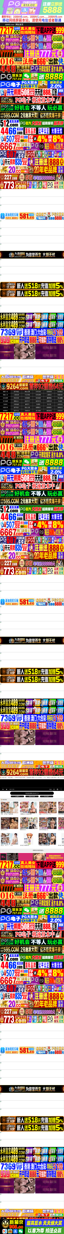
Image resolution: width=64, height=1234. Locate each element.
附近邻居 (16, 398)
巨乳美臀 (38, 394)
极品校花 (49, 410)
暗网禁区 (49, 407)
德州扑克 (38, 401)
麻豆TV (27, 404)
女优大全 (60, 404)
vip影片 (17, 796)
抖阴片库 (5, 407)
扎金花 (60, 401)
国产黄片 (16, 407)
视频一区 (5, 391)
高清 (50, 789)
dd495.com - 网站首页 (14, 24)
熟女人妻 (27, 407)
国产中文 (16, 410)
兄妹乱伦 (27, 410)
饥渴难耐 (27, 398)
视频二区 (5, 394)
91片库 (49, 404)
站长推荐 (5, 398)
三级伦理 (16, 394)
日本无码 (38, 391)
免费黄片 (38, 407)
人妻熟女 (49, 394)
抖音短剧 (16, 404)
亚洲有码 (49, 391)
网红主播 (27, 391)
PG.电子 (46, 796)
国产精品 (16, 391)
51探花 (38, 404)
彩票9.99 (49, 401)
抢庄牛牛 (27, 401)
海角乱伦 (60, 407)
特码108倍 (32, 796)
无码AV (5, 404)
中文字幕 (27, 394)
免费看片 (5, 410)
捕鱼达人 (16, 401)
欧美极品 (60, 391)
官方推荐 (5, 401)
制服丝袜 (60, 394)
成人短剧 (38, 410)
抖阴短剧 (60, 410)
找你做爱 (38, 398)
